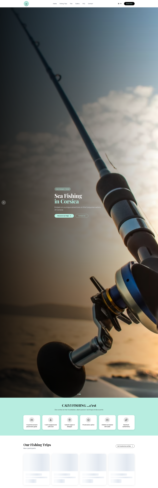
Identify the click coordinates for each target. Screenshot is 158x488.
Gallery (77, 3)
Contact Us (81, 216)
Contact (90, 3)
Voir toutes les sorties (124, 446)
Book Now (129, 3)
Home (55, 3)
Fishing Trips (63, 3)
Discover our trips (63, 216)
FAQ (84, 3)
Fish (71, 3)
